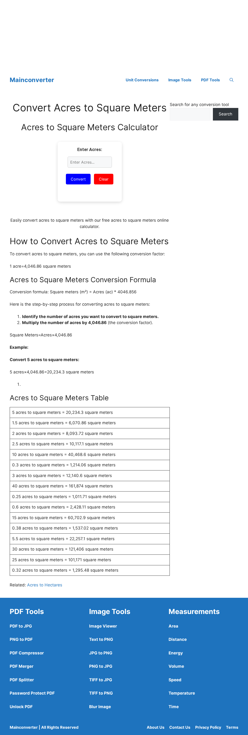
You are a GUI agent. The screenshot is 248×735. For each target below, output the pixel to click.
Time (174, 706)
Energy (176, 653)
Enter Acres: (89, 149)
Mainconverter (32, 79)
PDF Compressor (27, 653)
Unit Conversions (142, 79)
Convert (78, 179)
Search (225, 114)
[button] (231, 80)
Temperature (182, 693)
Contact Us (179, 727)
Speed (175, 679)
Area (173, 626)
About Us (155, 727)
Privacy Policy (208, 727)
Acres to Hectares (44, 585)
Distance (178, 639)
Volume (176, 666)
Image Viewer (103, 626)
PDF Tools (210, 79)
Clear (103, 179)
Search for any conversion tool (199, 104)
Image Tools (179, 79)
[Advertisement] (124, 34)
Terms (232, 727)
